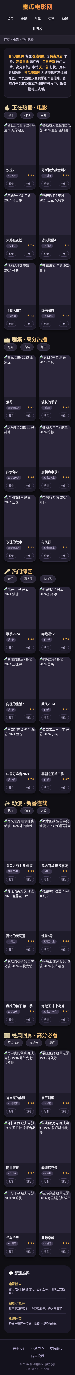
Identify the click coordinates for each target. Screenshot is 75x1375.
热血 (10, 811)
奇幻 (27, 811)
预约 (28, 184)
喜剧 (43, 115)
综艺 (51, 19)
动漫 (65, 19)
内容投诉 (37, 1356)
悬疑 (10, 347)
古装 (27, 347)
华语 (52, 1043)
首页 (10, 19)
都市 (43, 347)
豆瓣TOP (13, 1043)
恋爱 (43, 811)
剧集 (37, 19)
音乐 (10, 579)
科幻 (27, 115)
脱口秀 (47, 579)
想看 (11, 184)
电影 (24, 19)
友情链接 (56, 1348)
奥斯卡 (34, 1043)
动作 (10, 115)
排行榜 (37, 29)
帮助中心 (37, 1348)
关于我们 (19, 1348)
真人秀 (28, 579)
